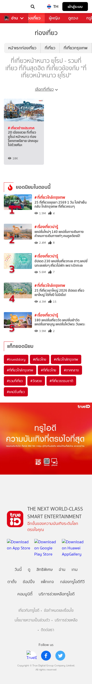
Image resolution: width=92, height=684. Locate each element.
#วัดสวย (36, 380)
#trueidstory (16, 359)
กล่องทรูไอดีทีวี (72, 582)
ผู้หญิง (54, 18)
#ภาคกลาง (71, 370)
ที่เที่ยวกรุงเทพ (75, 48)
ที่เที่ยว (50, 48)
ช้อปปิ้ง (29, 582)
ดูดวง (73, 18)
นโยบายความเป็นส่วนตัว (32, 620)
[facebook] (46, 656)
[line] (32, 656)
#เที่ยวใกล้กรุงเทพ (66, 359)
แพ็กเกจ (47, 582)
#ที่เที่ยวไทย (48, 370)
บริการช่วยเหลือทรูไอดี (57, 594)
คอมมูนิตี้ (24, 594)
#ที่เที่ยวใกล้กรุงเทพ (20, 370)
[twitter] (60, 656)
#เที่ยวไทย (39, 359)
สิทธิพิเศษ (45, 569)
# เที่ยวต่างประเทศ (21, 128)
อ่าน (14, 18)
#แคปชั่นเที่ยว (16, 391)
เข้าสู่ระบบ (75, 6)
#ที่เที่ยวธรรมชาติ (61, 380)
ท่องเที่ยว (33, 18)
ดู (29, 569)
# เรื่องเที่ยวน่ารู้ (46, 227)
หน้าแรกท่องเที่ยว (22, 48)
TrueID (14, 7)
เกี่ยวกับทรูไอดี (28, 610)
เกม (75, 569)
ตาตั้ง (12, 582)
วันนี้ (18, 569)
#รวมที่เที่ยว (15, 380)
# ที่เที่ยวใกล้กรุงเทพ (49, 197)
